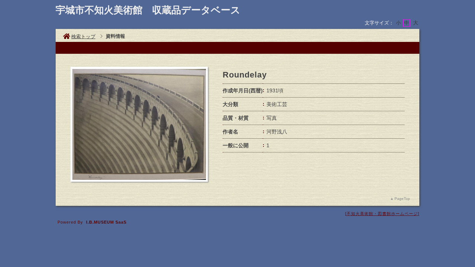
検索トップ (83, 36)
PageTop (402, 199)
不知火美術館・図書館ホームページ (382, 213)
